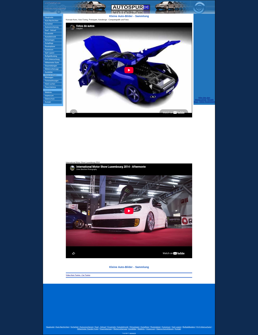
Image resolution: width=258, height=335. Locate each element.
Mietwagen (49, 77)
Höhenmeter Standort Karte (87, 329)
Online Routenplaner (207, 102)
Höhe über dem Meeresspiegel (202, 99)
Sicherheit (49, 24)
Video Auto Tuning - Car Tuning (78, 275)
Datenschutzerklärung (165, 329)
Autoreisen (49, 50)
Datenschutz (50, 99)
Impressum (49, 96)
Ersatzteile (49, 34)
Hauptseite (49, 17)
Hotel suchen (50, 84)
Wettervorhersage (52, 69)
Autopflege (49, 43)
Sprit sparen (49, 53)
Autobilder (49, 72)
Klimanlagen (49, 40)
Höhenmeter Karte (52, 63)
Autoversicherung (51, 27)
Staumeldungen (51, 66)
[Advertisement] (129, 138)
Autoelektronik (50, 37)
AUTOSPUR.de (52, 3)
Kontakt (48, 102)
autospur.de (133, 333)
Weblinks (48, 92)
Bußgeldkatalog (51, 56)
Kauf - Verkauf (50, 30)
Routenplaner (50, 46)
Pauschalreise (50, 87)
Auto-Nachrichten (51, 21)
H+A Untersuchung (52, 59)
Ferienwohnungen (51, 81)
